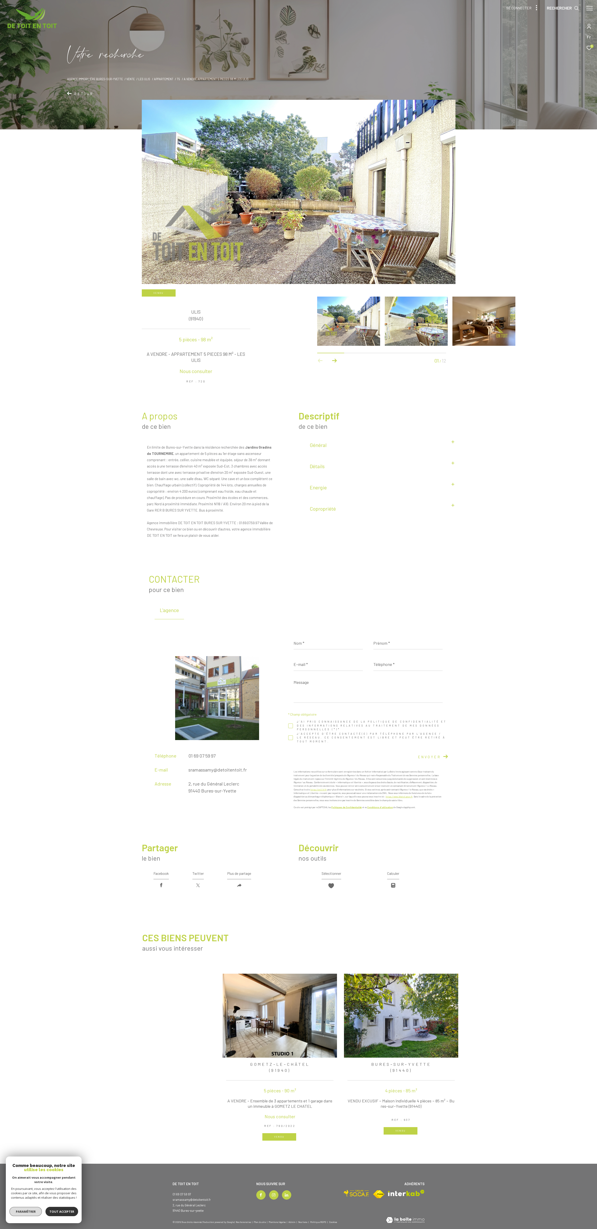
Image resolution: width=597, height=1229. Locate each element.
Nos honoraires (243, 1222)
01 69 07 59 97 (201, 755)
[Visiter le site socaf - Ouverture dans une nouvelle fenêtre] (356, 1193)
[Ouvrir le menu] (589, 8)
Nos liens (303, 1222)
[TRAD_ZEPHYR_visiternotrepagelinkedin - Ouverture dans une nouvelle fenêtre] (286, 1195)
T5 (178, 79)
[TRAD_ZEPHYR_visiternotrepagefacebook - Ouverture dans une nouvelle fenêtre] (261, 1195)
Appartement (163, 79)
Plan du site (260, 1222)
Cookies (333, 1222)
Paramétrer (26, 1211)
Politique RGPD (318, 1222)
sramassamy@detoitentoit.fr (217, 769)
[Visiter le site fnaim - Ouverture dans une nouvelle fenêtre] (379, 1194)
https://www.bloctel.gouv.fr (399, 796)
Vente (130, 79)
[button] (334, 361)
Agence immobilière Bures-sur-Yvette (95, 79)
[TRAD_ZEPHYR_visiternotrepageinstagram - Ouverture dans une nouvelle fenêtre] (273, 1195)
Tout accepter (61, 1211)
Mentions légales (277, 1222)
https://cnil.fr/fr (318, 789)
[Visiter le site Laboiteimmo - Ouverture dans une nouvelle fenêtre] (405, 1220)
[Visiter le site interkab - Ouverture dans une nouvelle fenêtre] (406, 1193)
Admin (292, 1222)
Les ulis (144, 79)
